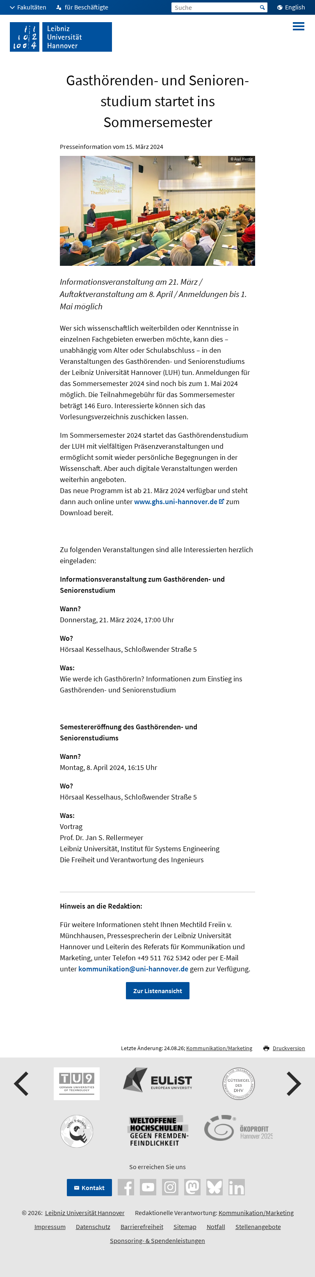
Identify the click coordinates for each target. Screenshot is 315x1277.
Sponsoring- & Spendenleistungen (157, 1240)
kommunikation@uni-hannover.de (133, 968)
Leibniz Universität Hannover (85, 1212)
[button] (22, 1083)
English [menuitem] (295, 7)
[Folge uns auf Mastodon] (192, 1186)
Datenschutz (93, 1226)
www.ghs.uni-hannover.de (175, 501)
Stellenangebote (258, 1226)
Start (262, 7)
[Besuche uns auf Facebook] (126, 1186)
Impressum (50, 1226)
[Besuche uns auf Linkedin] (236, 1186)
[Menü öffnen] (298, 37)
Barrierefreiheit (142, 1226)
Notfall (216, 1226)
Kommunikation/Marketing (219, 1048)
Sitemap (184, 1226)
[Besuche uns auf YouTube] (148, 1186)
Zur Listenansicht (157, 991)
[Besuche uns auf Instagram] (170, 1186)
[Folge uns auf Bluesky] (214, 1186)
